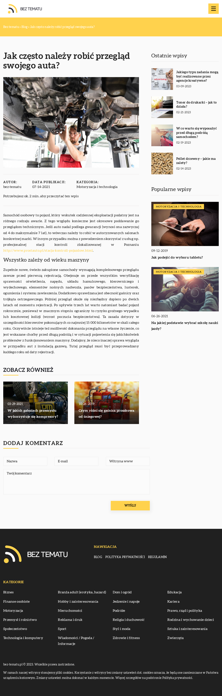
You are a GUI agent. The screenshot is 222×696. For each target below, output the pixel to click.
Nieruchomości (70, 610)
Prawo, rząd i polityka (184, 610)
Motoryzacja (13, 610)
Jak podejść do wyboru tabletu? (177, 257)
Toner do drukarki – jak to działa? (196, 104)
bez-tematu (12, 187)
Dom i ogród (122, 592)
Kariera (173, 601)
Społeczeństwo (15, 629)
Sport (62, 629)
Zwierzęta (175, 638)
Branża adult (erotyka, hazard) (82, 592)
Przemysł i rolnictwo (20, 620)
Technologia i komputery (23, 638)
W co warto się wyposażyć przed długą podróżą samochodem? (196, 133)
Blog (98, 557)
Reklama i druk (70, 620)
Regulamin (157, 557)
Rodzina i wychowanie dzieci (190, 620)
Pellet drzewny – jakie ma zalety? (196, 161)
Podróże (119, 610)
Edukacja (174, 592)
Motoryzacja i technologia (97, 187)
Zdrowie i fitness (126, 638)
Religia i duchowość (129, 620)
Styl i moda (122, 629)
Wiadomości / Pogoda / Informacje (76, 641)
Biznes (8, 592)
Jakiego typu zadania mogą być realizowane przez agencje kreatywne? (197, 76)
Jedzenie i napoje (126, 601)
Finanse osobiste (16, 601)
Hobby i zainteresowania (78, 601)
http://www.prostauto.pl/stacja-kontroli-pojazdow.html (48, 250)
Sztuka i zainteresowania (187, 629)
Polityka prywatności (125, 557)
